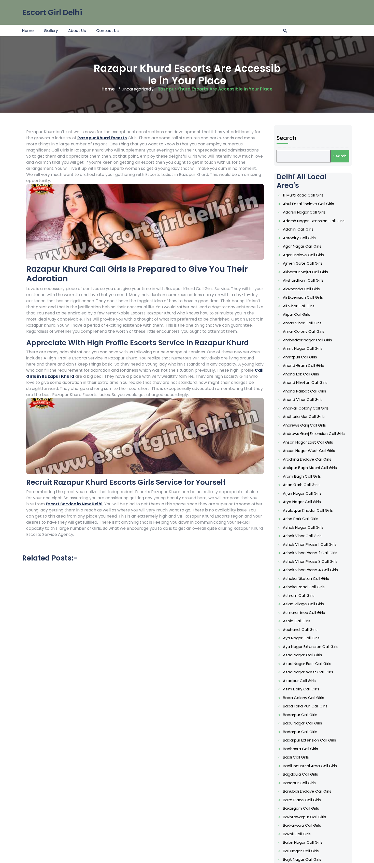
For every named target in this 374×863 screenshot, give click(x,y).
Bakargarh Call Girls (301, 808)
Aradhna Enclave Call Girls (307, 459)
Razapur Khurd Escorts (102, 138)
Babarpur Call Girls (300, 714)
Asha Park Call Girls (300, 518)
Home (28, 30)
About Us (77, 30)
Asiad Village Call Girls (303, 604)
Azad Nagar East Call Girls (307, 663)
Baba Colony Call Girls (303, 697)
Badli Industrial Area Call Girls (310, 765)
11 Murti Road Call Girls (303, 195)
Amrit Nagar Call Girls (303, 348)
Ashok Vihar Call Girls (302, 535)
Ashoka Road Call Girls (304, 586)
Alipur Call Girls (296, 314)
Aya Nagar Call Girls (301, 638)
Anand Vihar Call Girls (303, 399)
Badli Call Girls (296, 757)
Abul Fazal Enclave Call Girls (308, 203)
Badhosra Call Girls (300, 748)
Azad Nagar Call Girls (302, 655)
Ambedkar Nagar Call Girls (307, 340)
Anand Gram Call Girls (303, 365)
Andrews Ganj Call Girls (304, 425)
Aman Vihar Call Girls (302, 323)
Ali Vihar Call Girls (298, 306)
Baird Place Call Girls (302, 800)
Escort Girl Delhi (52, 12)
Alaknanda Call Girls (301, 289)
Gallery (51, 30)
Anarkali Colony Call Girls (306, 408)
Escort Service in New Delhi (74, 504)
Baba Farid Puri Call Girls (305, 706)
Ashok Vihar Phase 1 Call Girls (310, 544)
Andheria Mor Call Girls (304, 416)
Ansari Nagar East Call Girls (308, 442)
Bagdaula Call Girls (300, 774)
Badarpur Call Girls (300, 731)
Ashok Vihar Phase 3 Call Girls (310, 561)
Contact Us (107, 30)
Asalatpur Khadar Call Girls (308, 510)
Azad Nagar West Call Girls (308, 672)
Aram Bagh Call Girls (302, 476)
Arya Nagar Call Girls (302, 501)
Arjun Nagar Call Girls (302, 493)
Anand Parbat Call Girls (304, 391)
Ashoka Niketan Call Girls (306, 578)
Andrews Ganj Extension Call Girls (314, 433)
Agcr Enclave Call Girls (303, 255)
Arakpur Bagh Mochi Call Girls (310, 467)
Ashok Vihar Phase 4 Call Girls (310, 569)
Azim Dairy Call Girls (301, 689)
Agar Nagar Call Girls (302, 246)
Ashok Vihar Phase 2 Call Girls (310, 552)
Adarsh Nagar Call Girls (304, 212)
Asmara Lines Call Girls (304, 612)
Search (286, 138)
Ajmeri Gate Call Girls (303, 263)
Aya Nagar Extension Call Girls (310, 646)
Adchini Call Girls (298, 229)
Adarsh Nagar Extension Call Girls (313, 220)
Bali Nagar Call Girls (301, 851)
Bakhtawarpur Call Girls (304, 817)
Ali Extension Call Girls (303, 297)
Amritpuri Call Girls (300, 357)
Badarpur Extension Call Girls (309, 740)
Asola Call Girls (296, 621)
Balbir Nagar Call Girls (303, 842)
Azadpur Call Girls (299, 680)
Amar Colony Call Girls (303, 331)
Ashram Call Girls (298, 595)
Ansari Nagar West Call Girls (309, 450)
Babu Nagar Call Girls (302, 723)
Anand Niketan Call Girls (305, 382)
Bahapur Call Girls (299, 782)
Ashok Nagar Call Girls (303, 527)
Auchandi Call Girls (300, 629)
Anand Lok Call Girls (301, 374)
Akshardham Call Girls (303, 280)
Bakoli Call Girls (297, 834)
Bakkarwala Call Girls (302, 825)
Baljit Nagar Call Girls (302, 859)
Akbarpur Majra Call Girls (305, 272)
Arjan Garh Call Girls (301, 484)
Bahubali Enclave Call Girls (307, 791)
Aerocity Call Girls (299, 237)
